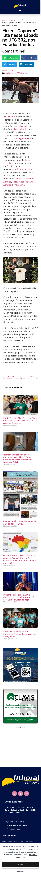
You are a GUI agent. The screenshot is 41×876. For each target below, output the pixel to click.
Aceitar (21, 864)
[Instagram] (14, 793)
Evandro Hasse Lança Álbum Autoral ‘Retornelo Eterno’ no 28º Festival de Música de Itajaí (19, 597)
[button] (20, 11)
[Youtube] (26, 793)
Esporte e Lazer (15, 20)
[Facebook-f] (20, 793)
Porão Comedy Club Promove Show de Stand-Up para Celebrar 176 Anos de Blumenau (20, 420)
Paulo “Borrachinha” (23, 169)
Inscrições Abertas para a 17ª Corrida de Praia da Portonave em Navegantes (19, 634)
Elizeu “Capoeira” (20, 181)
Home (4, 20)
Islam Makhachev (21, 126)
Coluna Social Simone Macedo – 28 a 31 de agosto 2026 (19, 522)
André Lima (19, 184)
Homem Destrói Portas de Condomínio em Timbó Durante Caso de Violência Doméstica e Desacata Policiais (18, 458)
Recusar (20, 871)
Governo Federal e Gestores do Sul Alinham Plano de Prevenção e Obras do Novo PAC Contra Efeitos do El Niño (20, 559)
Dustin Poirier (21, 129)
